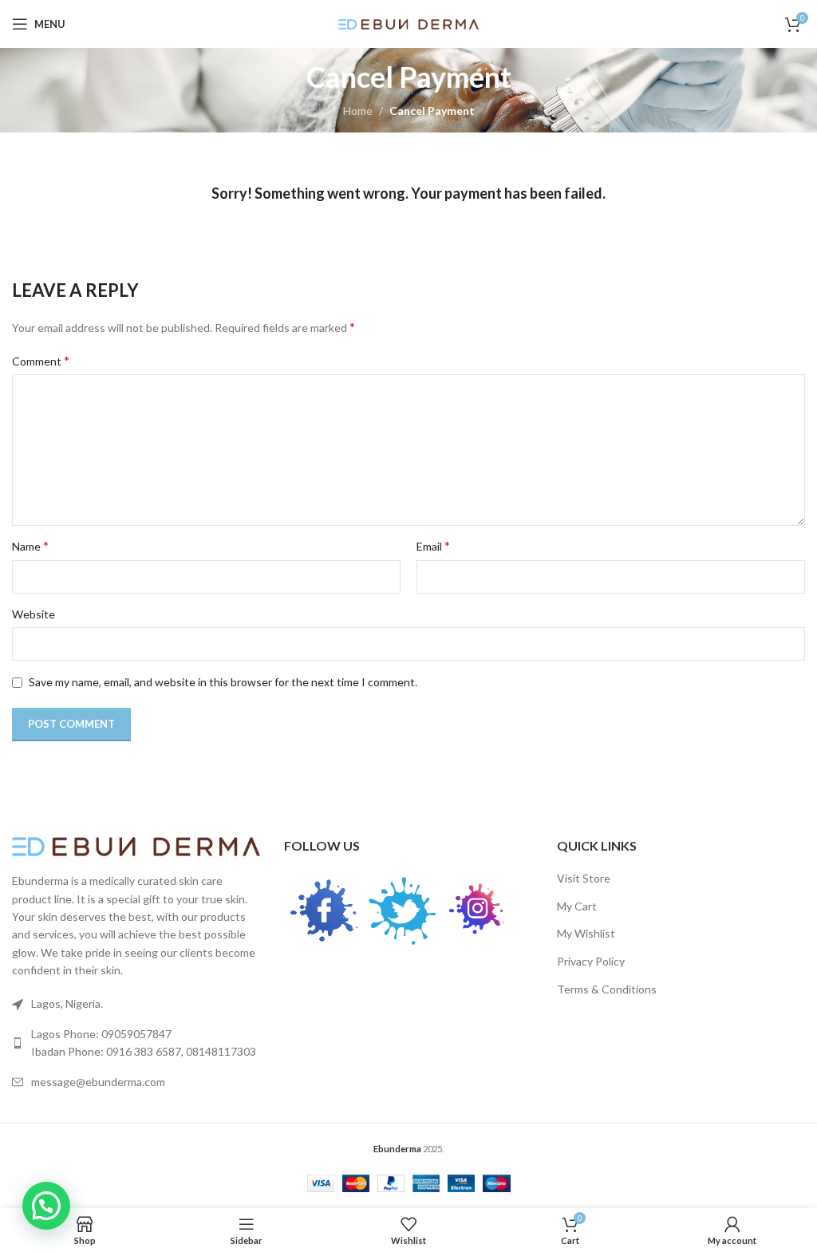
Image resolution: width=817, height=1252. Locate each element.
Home (358, 110)
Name (30, 545)
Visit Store (583, 878)
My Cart (577, 906)
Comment (40, 360)
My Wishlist (586, 933)
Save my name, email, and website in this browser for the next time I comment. (223, 682)
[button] (46, 1206)
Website (33, 614)
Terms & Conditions (607, 989)
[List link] (136, 1043)
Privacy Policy (591, 961)
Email (433, 545)
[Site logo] (409, 23)
